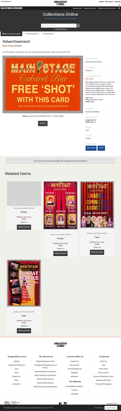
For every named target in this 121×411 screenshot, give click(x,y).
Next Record (49, 34)
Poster (24, 212)
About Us (103, 361)
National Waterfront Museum (45, 371)
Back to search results (12, 34)
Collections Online (90, 8)
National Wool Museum (45, 383)
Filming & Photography (103, 384)
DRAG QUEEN (91, 148)
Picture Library (103, 372)
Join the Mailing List (74, 369)
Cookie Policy (48, 408)
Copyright (74, 394)
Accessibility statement (74, 386)
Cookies (74, 390)
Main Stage (8, 45)
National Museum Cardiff (45, 361)
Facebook (74, 372)
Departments (77, 8)
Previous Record (32, 34)
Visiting (16, 361)
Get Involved (74, 365)
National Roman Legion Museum (45, 386)
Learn (16, 369)
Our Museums (5, 1)
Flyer (97, 237)
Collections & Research (11, 8)
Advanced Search (61, 29)
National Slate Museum (45, 379)
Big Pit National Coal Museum (45, 375)
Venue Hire (16, 384)
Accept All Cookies (111, 408)
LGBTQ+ (101, 148)
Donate (101, 1)
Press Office (103, 369)
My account (109, 1)
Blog (16, 372)
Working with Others (103, 380)
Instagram (74, 376)
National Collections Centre (107, 8)
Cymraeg (117, 1)
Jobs (103, 365)
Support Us (16, 376)
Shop (16, 380)
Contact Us (74, 361)
